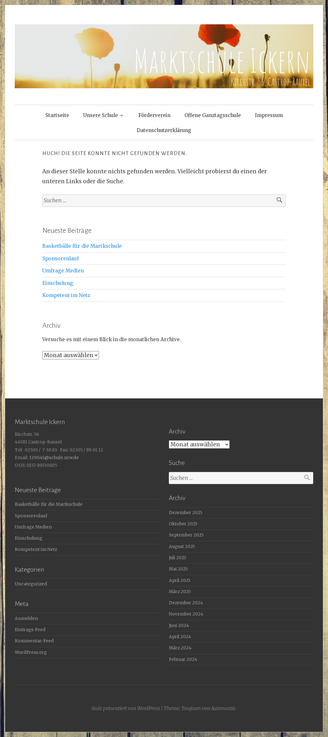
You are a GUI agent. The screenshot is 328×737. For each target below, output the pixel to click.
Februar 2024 (183, 659)
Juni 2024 (179, 625)
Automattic (223, 708)
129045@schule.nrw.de (53, 457)
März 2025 (180, 591)
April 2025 (179, 580)
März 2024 (180, 648)
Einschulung (57, 283)
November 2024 (186, 614)
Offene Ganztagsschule (212, 115)
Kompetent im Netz (66, 295)
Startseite (57, 115)
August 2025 (182, 546)
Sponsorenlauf (60, 258)
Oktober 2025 (183, 524)
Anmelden (26, 618)
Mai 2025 (178, 569)
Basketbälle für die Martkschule (82, 246)
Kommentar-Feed (34, 641)
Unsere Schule (100, 115)
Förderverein (154, 115)
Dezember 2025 (185, 512)
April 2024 (180, 636)
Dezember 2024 (186, 603)
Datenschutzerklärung (164, 130)
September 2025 (186, 535)
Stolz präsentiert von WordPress (125, 708)
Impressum (269, 115)
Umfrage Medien (63, 271)
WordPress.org (31, 652)
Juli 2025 (177, 558)
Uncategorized (31, 584)
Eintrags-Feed (30, 629)
